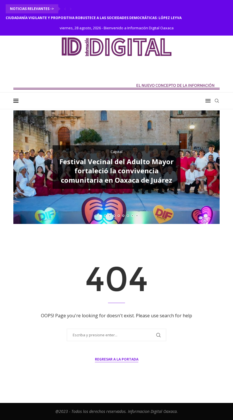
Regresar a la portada (116, 359)
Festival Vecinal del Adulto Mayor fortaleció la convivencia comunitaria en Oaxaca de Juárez (116, 171)
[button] (65, 8)
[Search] (217, 100)
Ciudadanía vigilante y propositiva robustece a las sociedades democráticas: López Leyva (94, 17)
